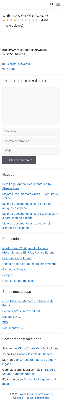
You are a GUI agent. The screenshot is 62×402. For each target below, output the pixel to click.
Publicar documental (37, 397)
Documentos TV (13, 328)
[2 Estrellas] (7, 20)
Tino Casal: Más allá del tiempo (31, 354)
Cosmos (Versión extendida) (21, 311)
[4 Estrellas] (15, 20)
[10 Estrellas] (36, 20)
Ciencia (12, 64)
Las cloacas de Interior (17, 258)
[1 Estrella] (4, 20)
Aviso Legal (26, 394)
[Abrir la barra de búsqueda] (52, 4)
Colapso (7, 275)
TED (5, 322)
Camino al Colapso (14, 269)
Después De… (11, 316)
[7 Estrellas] (25, 20)
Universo (24, 64)
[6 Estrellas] (22, 20)
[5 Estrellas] (18, 20)
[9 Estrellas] (33, 20)
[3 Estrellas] (11, 20)
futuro (11, 69)
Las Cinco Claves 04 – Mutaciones (35, 348)
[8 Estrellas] (29, 20)
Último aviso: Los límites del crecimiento (29, 263)
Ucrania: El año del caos (18, 280)
